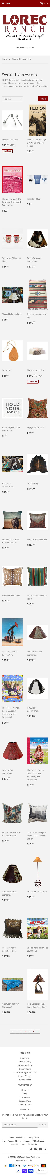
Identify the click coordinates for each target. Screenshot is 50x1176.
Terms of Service (25, 1076)
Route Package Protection (25, 1072)
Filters (43, 99)
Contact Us (25, 1058)
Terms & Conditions (25, 1065)
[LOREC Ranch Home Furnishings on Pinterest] (40, 1149)
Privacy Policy (25, 1062)
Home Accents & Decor (12, 1141)
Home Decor (25, 1097)
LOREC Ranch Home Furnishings (27, 1157)
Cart (46, 3)
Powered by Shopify (24, 1160)
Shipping (26, 1141)
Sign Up (42, 1125)
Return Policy (25, 1080)
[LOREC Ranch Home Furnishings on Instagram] (45, 1149)
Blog (25, 1094)
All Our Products (39, 1141)
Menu (8, 3)
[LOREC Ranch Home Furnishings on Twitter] (31, 1149)
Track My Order (25, 1105)
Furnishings (20, 1138)
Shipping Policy (25, 1101)
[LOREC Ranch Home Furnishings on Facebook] (35, 1149)
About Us (25, 1090)
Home (4, 59)
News (23, 1144)
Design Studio (25, 1069)
